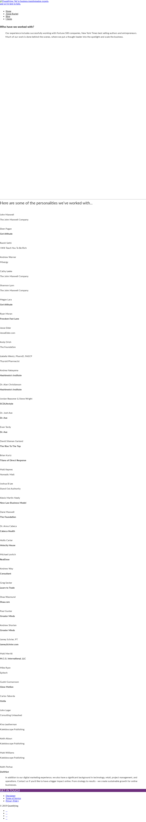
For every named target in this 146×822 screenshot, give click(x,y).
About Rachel (12, 14)
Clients (9, 19)
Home (8, 11)
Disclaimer (10, 796)
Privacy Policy (12, 801)
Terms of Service (13, 798)
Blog (8, 16)
